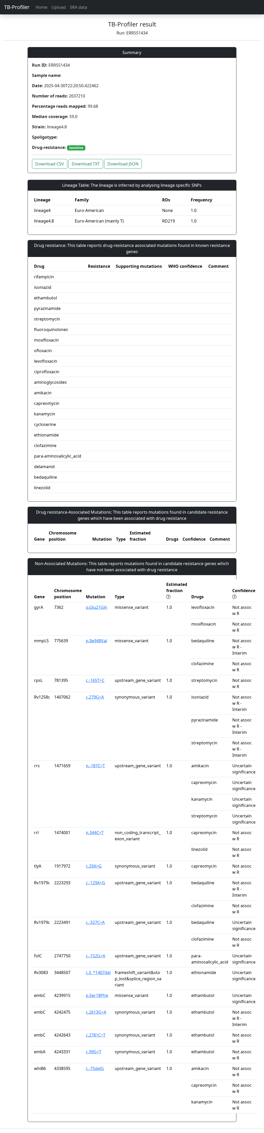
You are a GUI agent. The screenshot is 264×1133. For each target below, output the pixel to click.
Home (41, 7)
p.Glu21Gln (96, 607)
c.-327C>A (95, 922)
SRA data (78, 7)
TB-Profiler (16, 7)
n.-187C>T (95, 766)
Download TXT (86, 164)
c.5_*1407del (98, 972)
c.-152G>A (95, 956)
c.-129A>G (95, 883)
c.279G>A (95, 697)
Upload (59, 7)
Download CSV (49, 164)
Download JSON (123, 164)
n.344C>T (95, 832)
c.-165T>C (95, 680)
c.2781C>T (95, 1035)
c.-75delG (95, 1068)
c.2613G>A (96, 1012)
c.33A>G (94, 866)
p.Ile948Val (96, 641)
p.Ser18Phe (97, 995)
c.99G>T (93, 1052)
